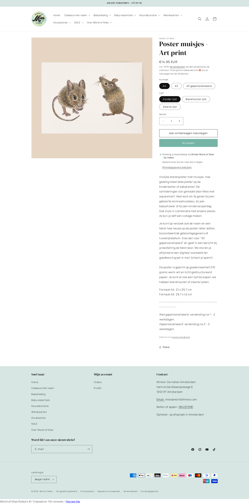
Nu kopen (188, 143)
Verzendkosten (177, 66)
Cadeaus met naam (42, 388)
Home (34, 382)
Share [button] (166, 347)
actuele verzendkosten (181, 337)
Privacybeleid (87, 491)
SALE (34, 423)
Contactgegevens (149, 491)
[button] (77, 15)
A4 (164, 85)
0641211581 (186, 407)
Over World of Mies (42, 429)
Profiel (97, 388)
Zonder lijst (170, 99)
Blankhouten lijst (196, 99)
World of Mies (46, 491)
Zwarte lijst (170, 106)
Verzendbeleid (130, 491)
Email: (161, 399)
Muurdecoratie (40, 406)
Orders (98, 382)
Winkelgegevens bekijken (177, 167)
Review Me (73, 501)
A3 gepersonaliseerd (199, 85)
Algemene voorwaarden (108, 491)
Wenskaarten (39, 411)
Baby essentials (40, 400)
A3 (176, 85)
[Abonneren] (88, 449)
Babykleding (38, 394)
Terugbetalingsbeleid (66, 491)
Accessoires (38, 417)
